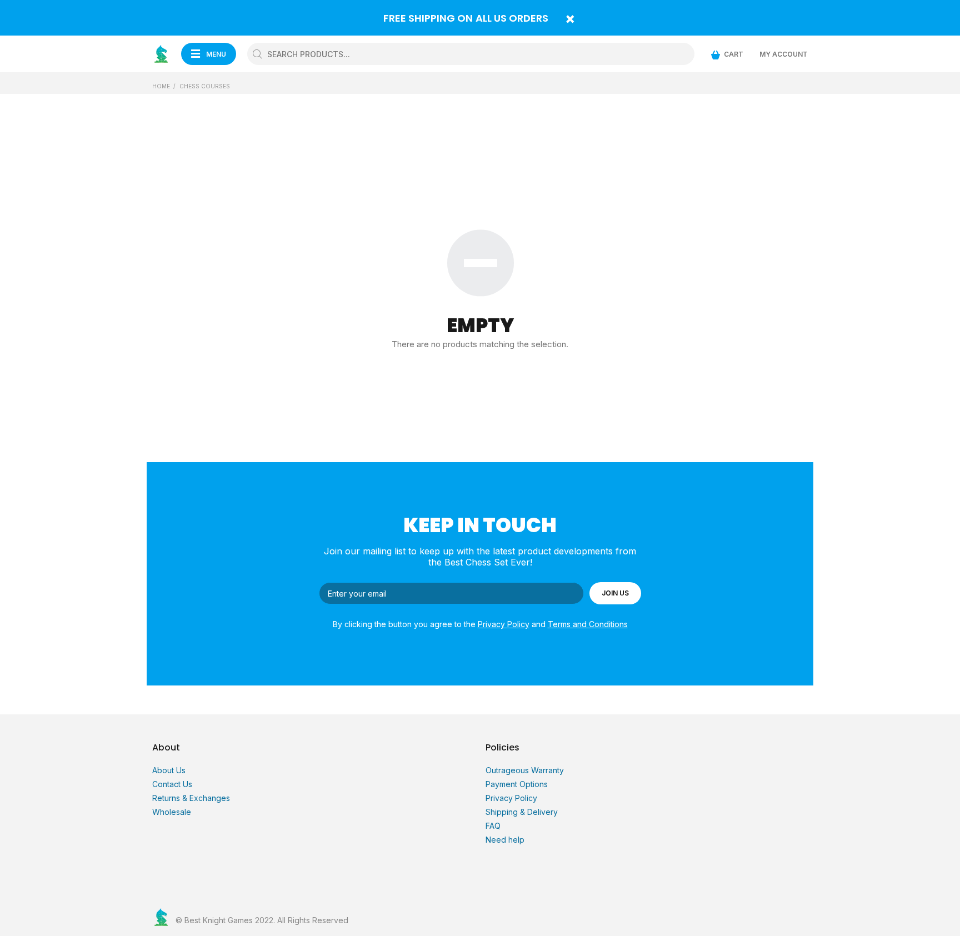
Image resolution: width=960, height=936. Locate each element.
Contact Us (172, 784)
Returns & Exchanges (191, 798)
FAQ (493, 825)
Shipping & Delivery (522, 812)
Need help (505, 839)
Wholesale (171, 812)
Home (161, 86)
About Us (169, 770)
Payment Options (517, 784)
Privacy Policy (503, 624)
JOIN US (615, 593)
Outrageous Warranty (525, 770)
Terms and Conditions (588, 624)
